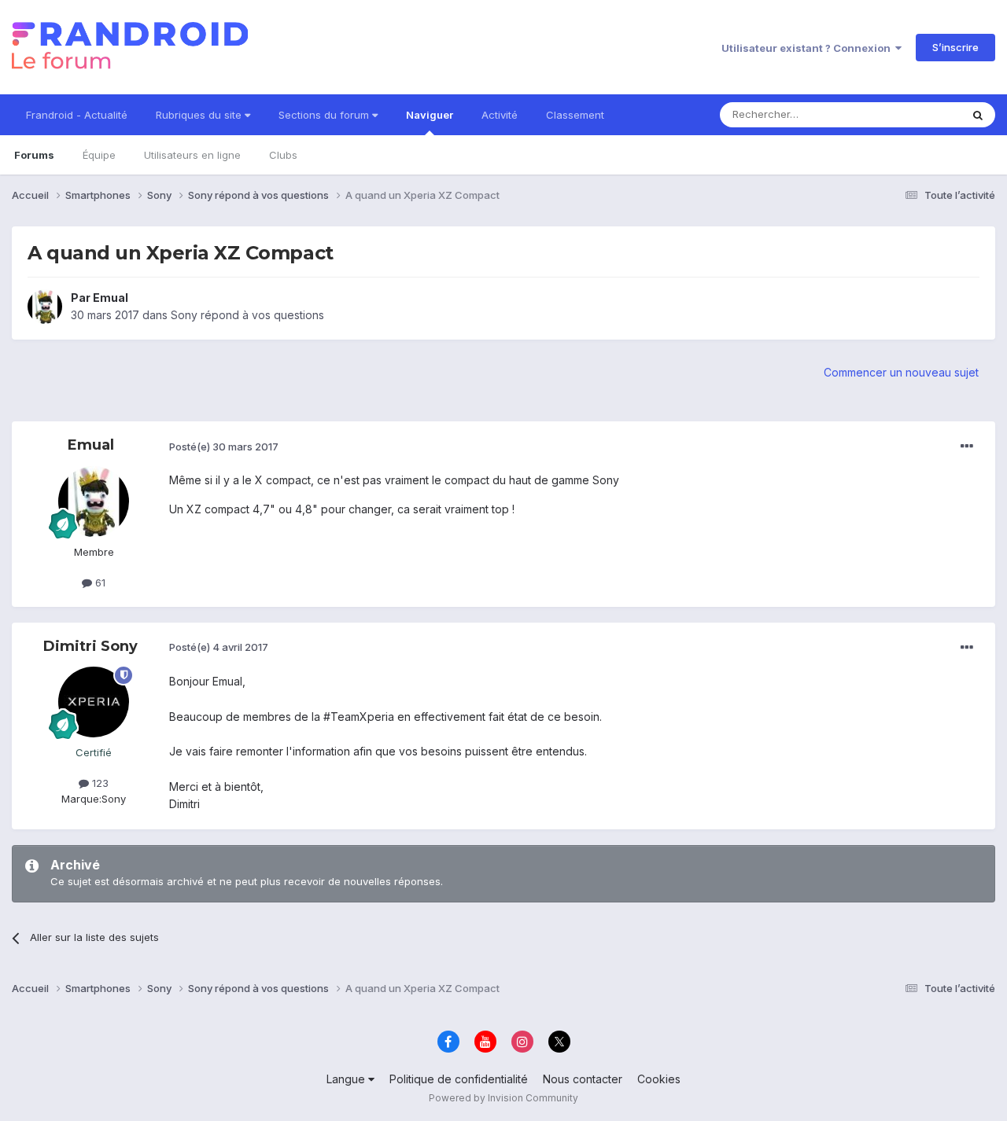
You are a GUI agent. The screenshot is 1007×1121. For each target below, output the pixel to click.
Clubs (283, 155)
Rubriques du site (200, 114)
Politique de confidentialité (458, 1079)
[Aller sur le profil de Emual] (45, 306)
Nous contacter (582, 1079)
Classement (575, 114)
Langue (347, 1079)
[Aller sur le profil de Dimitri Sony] (93, 702)
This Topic (914, 114)
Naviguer (429, 114)
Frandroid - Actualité (76, 114)
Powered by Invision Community (503, 1098)
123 (99, 783)
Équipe (99, 155)
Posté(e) (223, 446)
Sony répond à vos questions (247, 315)
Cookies (659, 1079)
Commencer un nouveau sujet (901, 372)
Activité (499, 114)
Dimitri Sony (90, 646)
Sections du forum (325, 114)
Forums (34, 155)
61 (98, 582)
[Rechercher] (978, 114)
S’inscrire (955, 47)
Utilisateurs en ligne (192, 155)
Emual (110, 297)
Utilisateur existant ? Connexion (808, 48)
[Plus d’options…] (967, 446)
